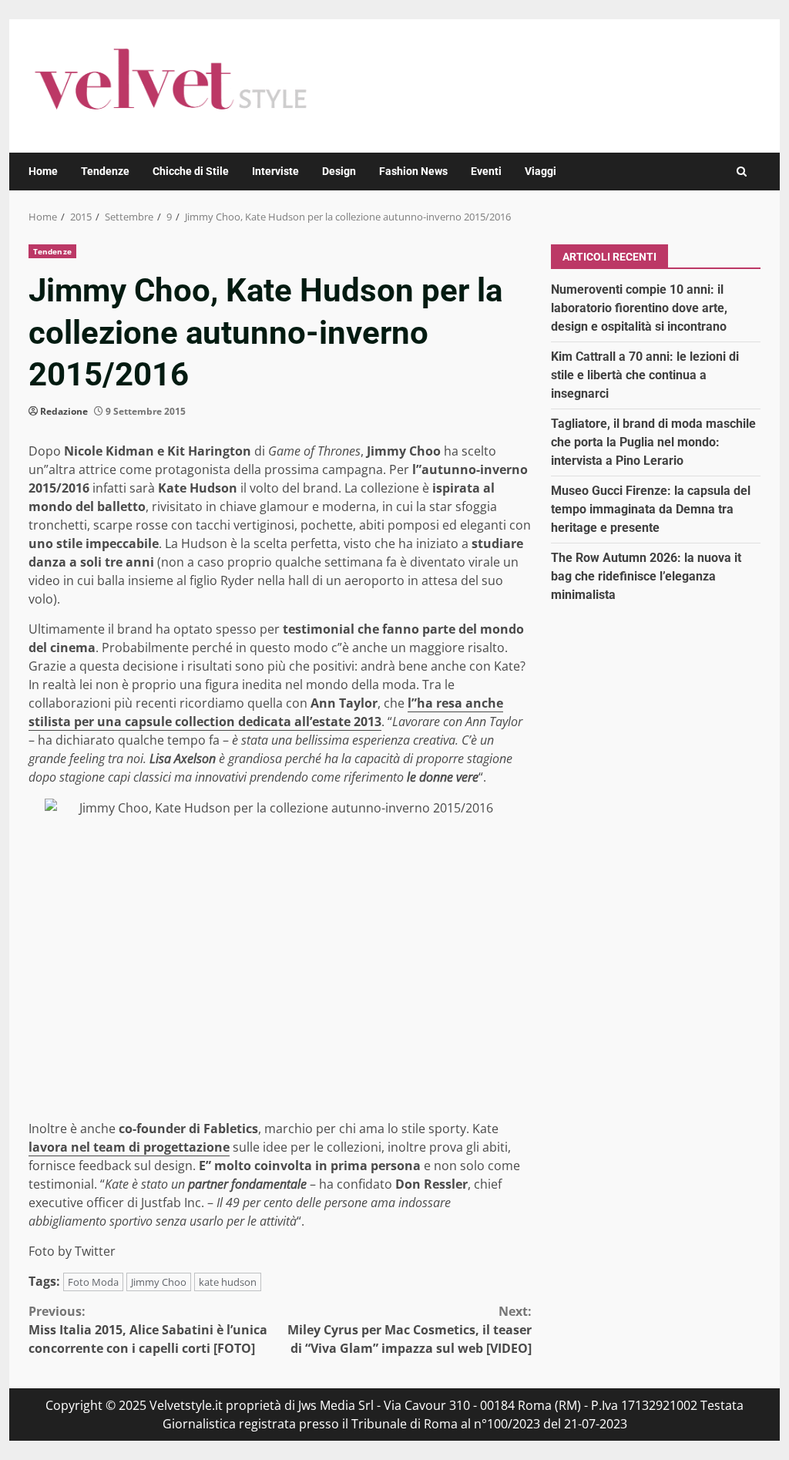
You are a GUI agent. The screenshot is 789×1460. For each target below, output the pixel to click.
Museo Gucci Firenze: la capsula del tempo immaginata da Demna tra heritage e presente (650, 509)
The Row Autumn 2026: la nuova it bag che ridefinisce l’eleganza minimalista (646, 576)
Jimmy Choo (158, 1282)
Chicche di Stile (191, 171)
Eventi (486, 171)
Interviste (275, 171)
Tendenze (105, 171)
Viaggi (540, 171)
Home (43, 171)
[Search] (742, 171)
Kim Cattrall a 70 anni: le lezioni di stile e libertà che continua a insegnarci (645, 375)
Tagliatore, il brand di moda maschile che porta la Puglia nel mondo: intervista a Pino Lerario (653, 442)
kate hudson (228, 1282)
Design (339, 171)
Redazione (64, 411)
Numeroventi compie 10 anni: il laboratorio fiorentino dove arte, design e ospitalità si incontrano (639, 308)
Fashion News (413, 171)
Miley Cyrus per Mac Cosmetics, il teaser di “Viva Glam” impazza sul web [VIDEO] (409, 1330)
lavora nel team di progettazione (129, 1147)
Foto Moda (93, 1282)
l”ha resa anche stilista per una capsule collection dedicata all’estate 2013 (266, 712)
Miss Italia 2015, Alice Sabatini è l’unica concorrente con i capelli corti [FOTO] (148, 1330)
